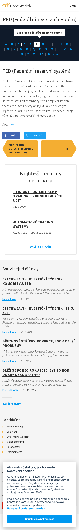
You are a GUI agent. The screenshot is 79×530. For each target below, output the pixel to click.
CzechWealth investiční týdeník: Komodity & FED (33, 281)
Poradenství (13, 446)
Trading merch (14, 451)
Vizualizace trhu (15, 441)
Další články (11, 404)
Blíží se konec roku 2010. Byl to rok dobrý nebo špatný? (35, 372)
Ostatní (53, 54)
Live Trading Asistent (18, 436)
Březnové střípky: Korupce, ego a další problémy (38, 343)
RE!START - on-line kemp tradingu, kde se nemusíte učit (37, 196)
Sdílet (14, 135)
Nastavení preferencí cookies (26, 508)
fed (12, 124)
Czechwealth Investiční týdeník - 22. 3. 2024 (38, 310)
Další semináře (41, 246)
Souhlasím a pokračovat (39, 518)
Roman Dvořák (10, 390)
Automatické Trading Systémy (33, 224)
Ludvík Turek (9, 299)
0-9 (41, 54)
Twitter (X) (38, 135)
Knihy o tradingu (15, 426)
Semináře (12, 431)
